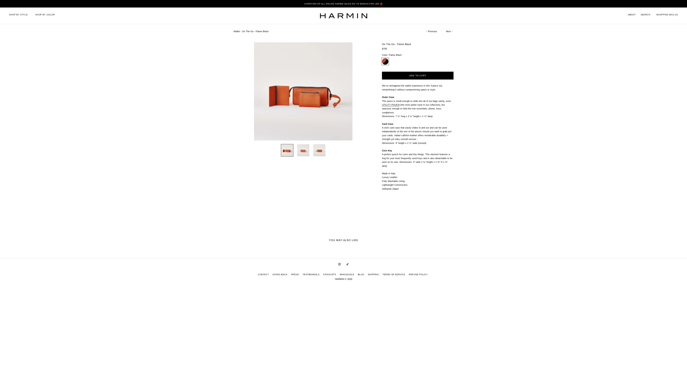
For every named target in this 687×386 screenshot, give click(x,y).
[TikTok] (347, 264)
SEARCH (646, 14)
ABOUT (632, 14)
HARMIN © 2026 (343, 279)
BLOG (361, 274)
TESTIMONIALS (311, 274)
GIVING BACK (280, 274)
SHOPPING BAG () (667, 14)
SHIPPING (373, 274)
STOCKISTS (329, 274)
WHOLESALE (347, 274)
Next (448, 31)
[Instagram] (339, 264)
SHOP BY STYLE (18, 14)
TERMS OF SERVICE (394, 274)
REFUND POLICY (418, 274)
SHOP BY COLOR (45, 14)
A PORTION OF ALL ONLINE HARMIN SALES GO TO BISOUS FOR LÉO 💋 (343, 4)
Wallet (236, 31)
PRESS (295, 274)
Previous (432, 31)
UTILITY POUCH (391, 104)
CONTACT (263, 274)
